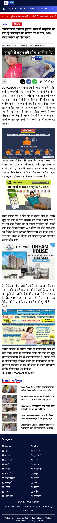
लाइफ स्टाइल (9, 478)
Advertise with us (12, 506)
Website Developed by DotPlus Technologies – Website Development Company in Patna (28, 519)
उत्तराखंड (37, 496)
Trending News (12, 380)
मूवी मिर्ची (37, 455)
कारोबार (7, 446)
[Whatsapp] (34, 81)
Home (4, 23)
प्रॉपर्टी (6, 464)
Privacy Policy (45, 506)
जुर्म (6, 450)
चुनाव (11, 8)
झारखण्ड (8, 491)
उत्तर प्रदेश (8, 496)
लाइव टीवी (8, 473)
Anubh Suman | (19, 45)
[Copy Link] (4, 81)
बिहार (7, 487)
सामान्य (36, 478)
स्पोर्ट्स (7, 469)
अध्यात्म (36, 464)
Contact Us (28, 510)
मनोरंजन (41, 8)
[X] (22, 81)
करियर (35, 446)
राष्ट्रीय (35, 491)
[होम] (7, 3)
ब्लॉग (35, 482)
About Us (29, 506)
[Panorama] (28, 261)
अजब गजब (37, 469)
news (17, 23)
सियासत (36, 459)
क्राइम (54, 8)
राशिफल (36, 450)
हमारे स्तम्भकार (10, 459)
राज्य (21, 8)
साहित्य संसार (9, 455)
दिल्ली (36, 487)
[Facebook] (28, 81)
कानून (35, 473)
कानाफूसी (8, 482)
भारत (32, 8)
